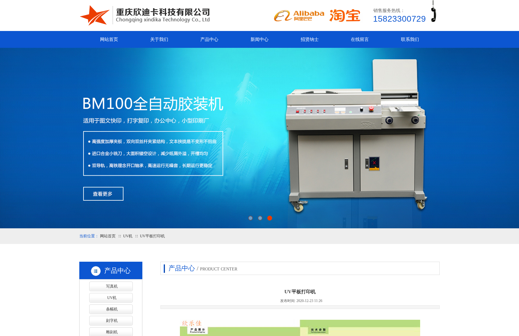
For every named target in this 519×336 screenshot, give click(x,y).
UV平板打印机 (152, 236)
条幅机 (112, 309)
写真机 (112, 286)
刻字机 (112, 320)
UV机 (127, 236)
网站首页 (108, 236)
